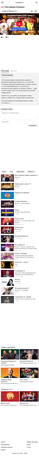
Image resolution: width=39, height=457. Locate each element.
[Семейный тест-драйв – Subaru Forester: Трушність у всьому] (19, 299)
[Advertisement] (19, 54)
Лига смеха (24, 380)
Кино (4, 171)
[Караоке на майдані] (19, 195)
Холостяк (18, 219)
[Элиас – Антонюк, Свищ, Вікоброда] (19, 212)
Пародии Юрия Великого (6, 380)
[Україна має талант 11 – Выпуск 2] (19, 186)
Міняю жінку (5, 403)
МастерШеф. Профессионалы (25, 175)
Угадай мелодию (21, 201)
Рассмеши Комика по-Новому (9, 362)
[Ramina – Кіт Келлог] (19, 282)
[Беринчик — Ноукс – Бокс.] (19, 265)
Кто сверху (19, 245)
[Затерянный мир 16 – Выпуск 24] (19, 291)
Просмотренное (6, 447)
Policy (29, 444)
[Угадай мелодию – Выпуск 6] (19, 204)
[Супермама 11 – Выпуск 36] (19, 273)
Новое (3, 450)
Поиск (3, 442)
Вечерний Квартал (21, 236)
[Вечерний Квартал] (19, 238)
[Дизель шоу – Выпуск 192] (19, 230)
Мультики (20, 171)
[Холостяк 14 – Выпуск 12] (19, 221)
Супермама (19, 271)
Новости (31, 171)
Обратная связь (32, 442)
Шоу (11, 171)
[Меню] (2, 2)
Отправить (33, 125)
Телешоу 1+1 (6, 389)
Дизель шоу (19, 227)
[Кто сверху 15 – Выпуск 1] (19, 247)
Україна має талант (22, 184)
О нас (29, 447)
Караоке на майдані (22, 193)
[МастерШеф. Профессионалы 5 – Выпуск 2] (19, 178)
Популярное (5, 444)
